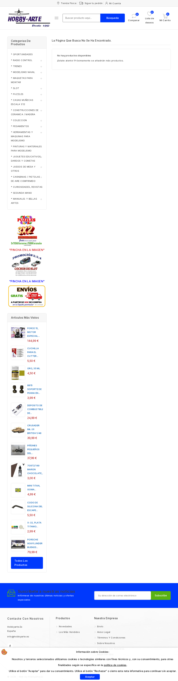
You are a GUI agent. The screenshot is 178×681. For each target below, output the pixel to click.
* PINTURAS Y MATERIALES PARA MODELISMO (26, 148)
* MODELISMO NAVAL (23, 72)
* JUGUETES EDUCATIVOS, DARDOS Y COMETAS (26, 158)
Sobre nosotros (105, 643)
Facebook (10, 646)
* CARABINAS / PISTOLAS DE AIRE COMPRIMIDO (25, 178)
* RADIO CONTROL (21, 60)
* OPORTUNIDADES (22, 54)
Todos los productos (21, 562)
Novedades (65, 626)
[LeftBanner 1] (27, 231)
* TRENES (16, 66)
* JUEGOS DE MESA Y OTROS (23, 168)
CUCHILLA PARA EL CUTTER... (33, 352)
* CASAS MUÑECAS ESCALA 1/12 (22, 102)
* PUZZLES (17, 94)
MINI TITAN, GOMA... (33, 487)
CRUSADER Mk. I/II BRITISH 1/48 (34, 429)
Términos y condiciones (111, 637)
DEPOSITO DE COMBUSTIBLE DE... (35, 409)
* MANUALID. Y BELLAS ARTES (24, 200)
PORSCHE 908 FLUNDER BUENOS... (34, 543)
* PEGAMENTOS (20, 126)
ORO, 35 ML (33, 368)
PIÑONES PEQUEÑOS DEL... (33, 449)
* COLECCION (19, 120)
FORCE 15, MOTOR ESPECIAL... (33, 332)
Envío (99, 626)
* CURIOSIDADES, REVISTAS (27, 186)
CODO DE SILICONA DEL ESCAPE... (35, 506)
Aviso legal (103, 632)
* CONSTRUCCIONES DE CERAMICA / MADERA (25, 112)
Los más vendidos (69, 632)
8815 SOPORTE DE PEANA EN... (34, 389)
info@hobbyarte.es (18, 636)
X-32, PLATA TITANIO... (34, 524)
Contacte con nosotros (25, 618)
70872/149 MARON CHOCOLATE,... (35, 469)
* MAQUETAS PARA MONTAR (22, 80)
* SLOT (15, 88)
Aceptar (90, 676)
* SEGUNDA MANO (21, 192)
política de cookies (115, 665)
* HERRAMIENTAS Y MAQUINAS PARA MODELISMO (22, 136)
